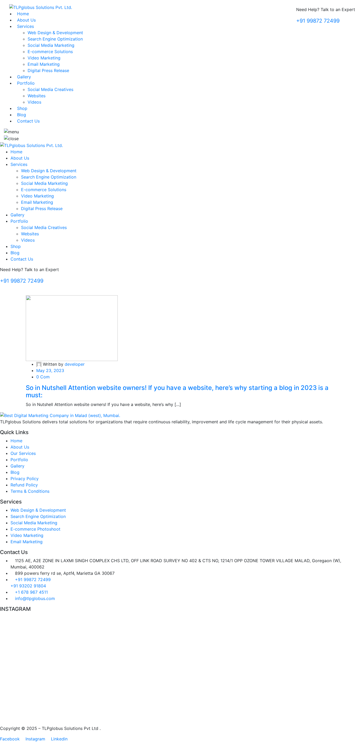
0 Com (43, 376)
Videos (34, 102)
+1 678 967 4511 (31, 592)
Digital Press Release (48, 70)
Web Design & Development (55, 32)
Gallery (24, 76)
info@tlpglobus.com (35, 598)
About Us (26, 20)
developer (75, 364)
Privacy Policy (25, 478)
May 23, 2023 (50, 370)
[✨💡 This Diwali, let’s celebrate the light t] (270, 639)
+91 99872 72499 (318, 21)
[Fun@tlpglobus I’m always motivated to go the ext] (89, 626)
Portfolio (26, 83)
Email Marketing (44, 64)
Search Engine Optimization (55, 39)
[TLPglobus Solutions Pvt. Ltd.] (40, 6)
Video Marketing (44, 57)
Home (23, 13)
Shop (22, 108)
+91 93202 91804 (28, 585)
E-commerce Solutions (50, 51)
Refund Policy (24, 484)
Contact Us (28, 121)
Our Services (23, 453)
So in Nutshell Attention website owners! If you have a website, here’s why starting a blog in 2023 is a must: (177, 391)
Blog (21, 114)
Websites (36, 95)
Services (25, 26)
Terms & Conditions (30, 491)
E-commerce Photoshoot (35, 529)
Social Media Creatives (50, 89)
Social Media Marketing (51, 45)
